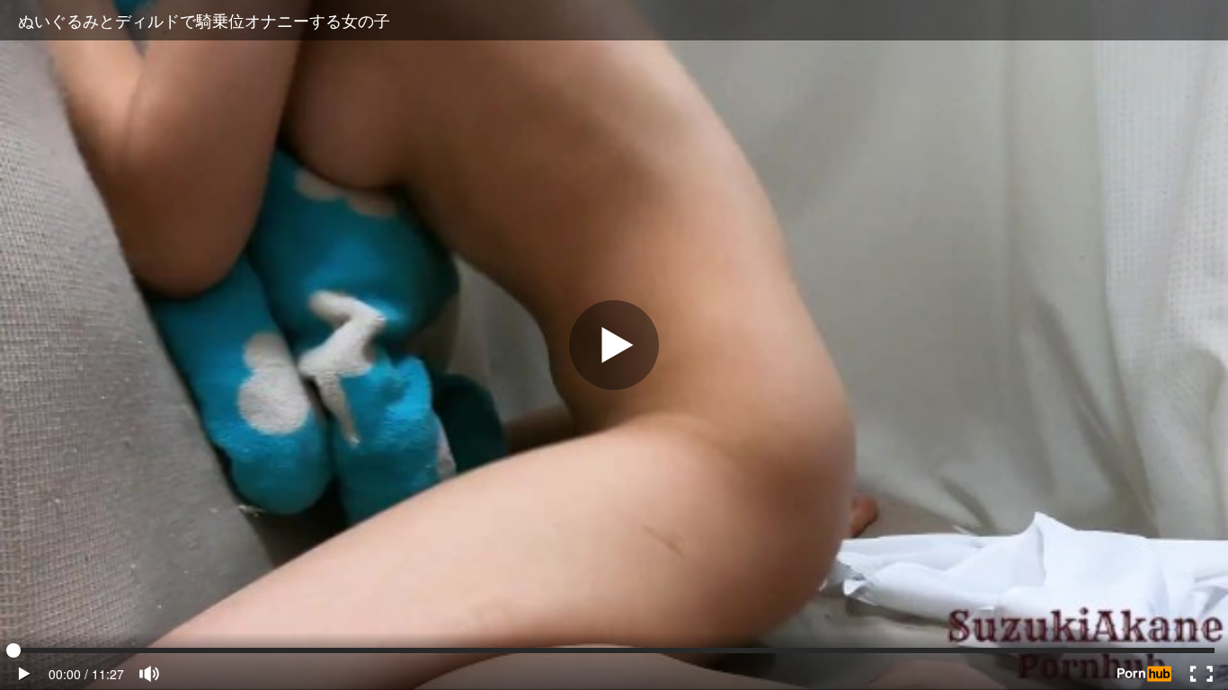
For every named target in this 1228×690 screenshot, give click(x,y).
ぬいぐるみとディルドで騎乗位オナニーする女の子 (204, 19)
